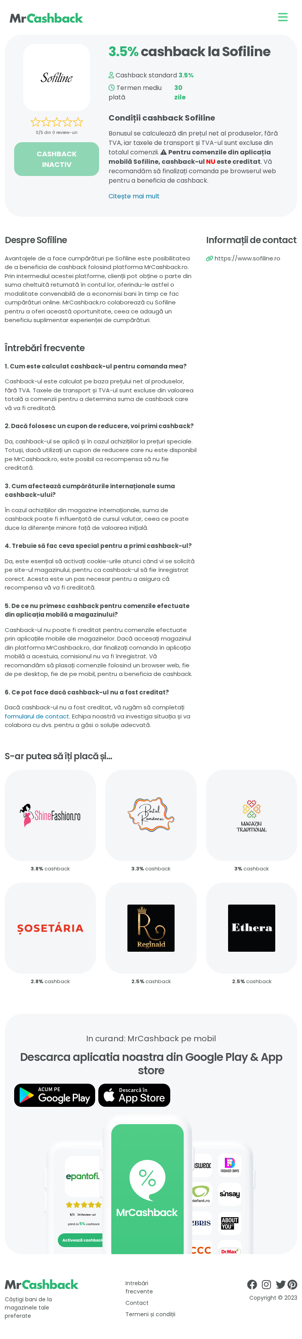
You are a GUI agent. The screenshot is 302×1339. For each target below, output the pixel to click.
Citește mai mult (134, 196)
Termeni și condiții (150, 1314)
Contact (137, 1303)
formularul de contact (37, 716)
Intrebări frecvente (139, 1287)
